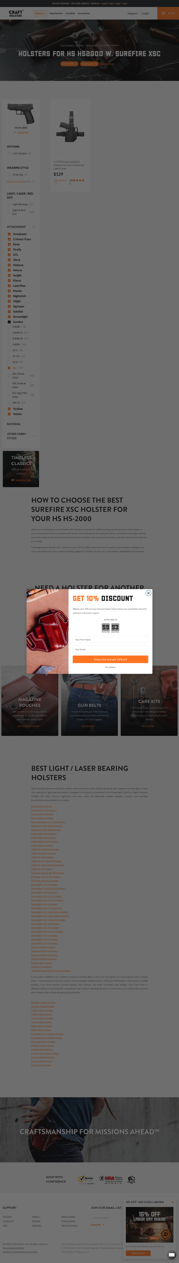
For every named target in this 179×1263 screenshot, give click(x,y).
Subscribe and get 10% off (110, 659)
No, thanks (110, 667)
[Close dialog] (148, 593)
